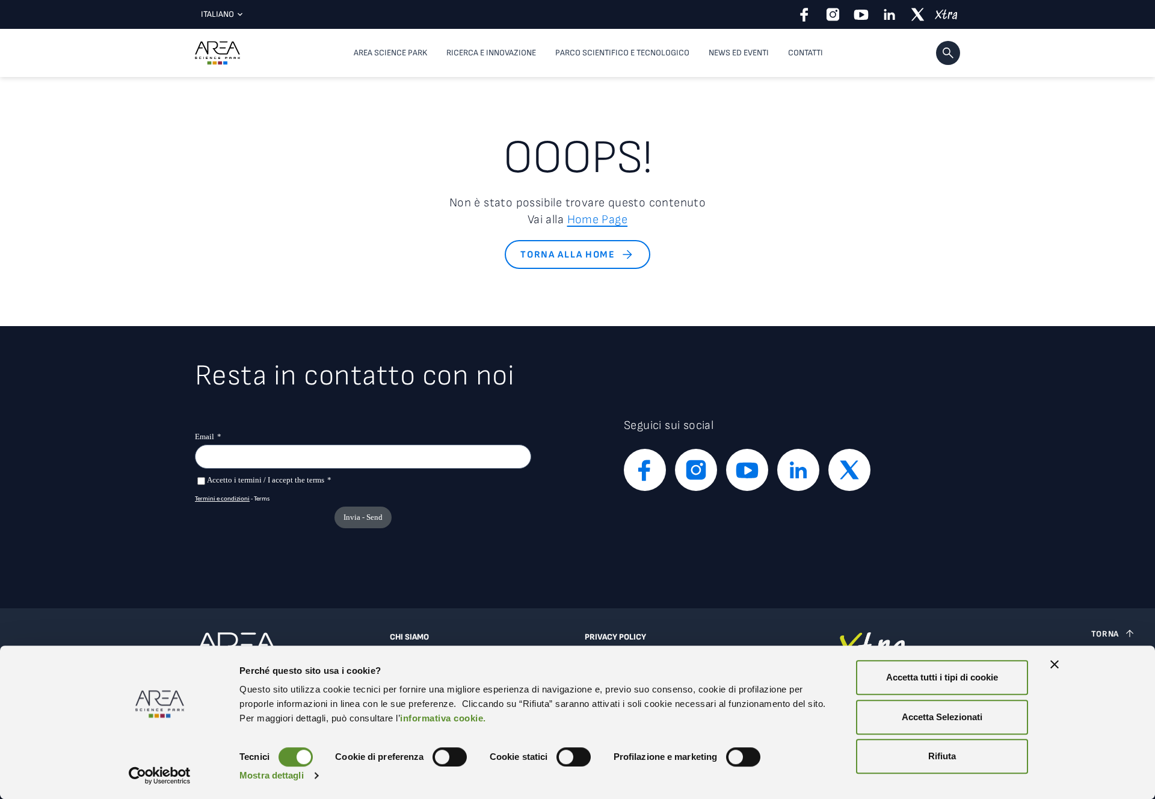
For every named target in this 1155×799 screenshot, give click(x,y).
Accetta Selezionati (942, 717)
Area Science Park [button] (390, 53)
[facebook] (804, 14)
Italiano (217, 14)
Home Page (597, 219)
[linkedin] (889, 14)
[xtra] (946, 14)
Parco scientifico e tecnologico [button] (622, 53)
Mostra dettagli (271, 775)
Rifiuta (942, 756)
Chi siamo (409, 637)
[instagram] (833, 14)
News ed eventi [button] (739, 53)
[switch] (450, 757)
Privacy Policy (615, 637)
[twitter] (918, 14)
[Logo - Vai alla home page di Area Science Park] (217, 53)
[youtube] (861, 14)
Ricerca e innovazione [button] (491, 53)
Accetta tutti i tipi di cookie (942, 677)
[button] (948, 53)
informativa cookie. (443, 718)
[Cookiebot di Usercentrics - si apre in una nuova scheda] (159, 776)
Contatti (805, 53)
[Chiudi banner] (1054, 664)
